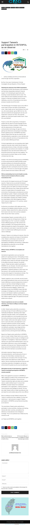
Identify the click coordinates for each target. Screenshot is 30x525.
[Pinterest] (9, 53)
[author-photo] (15, 450)
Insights (17, 7)
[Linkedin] (15, 53)
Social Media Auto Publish (9, 524)
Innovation (13, 7)
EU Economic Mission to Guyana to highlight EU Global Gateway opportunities (22, 437)
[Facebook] (2, 53)
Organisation (22, 7)
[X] (6, 53)
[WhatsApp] (12, 53)
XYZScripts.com (22, 524)
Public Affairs (4, 9)
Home (2, 5)
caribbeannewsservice (15, 452)
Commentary (12, 5)
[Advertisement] (15, 25)
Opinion (6, 5)
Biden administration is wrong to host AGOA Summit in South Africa (8, 437)
